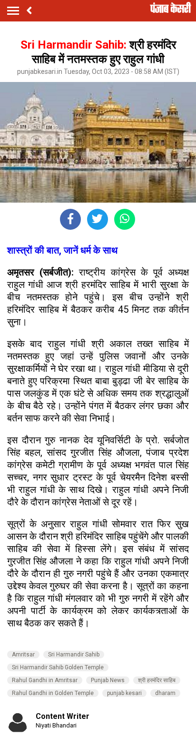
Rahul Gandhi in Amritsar (45, 680)
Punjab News (108, 680)
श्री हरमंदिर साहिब (157, 680)
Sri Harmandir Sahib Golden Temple (58, 667)
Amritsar (23, 654)
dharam (165, 693)
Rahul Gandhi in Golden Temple (53, 693)
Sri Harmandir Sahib (73, 654)
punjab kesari (124, 693)
